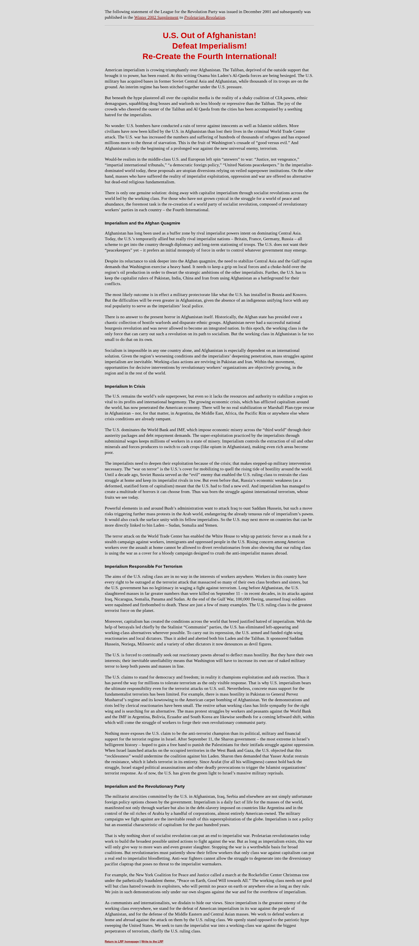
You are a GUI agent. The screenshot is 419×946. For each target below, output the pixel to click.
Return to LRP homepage (122, 941)
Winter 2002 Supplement (156, 17)
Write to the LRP (152, 941)
